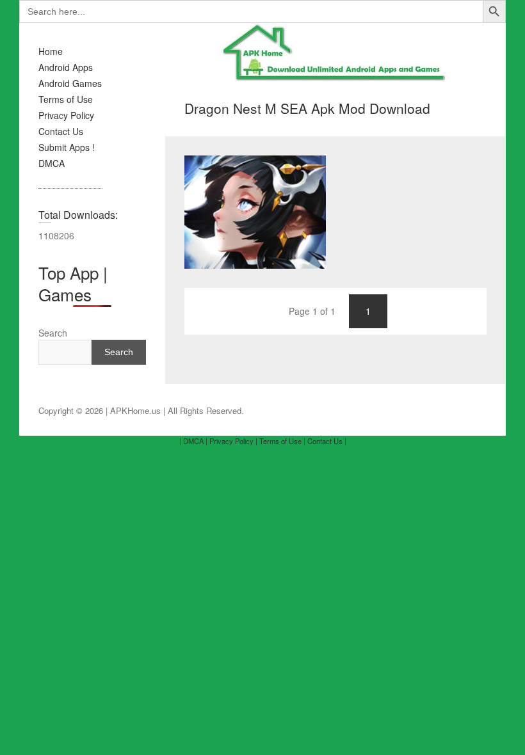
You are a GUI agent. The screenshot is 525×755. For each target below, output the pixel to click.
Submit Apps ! (66, 147)
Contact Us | (326, 441)
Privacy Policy (66, 115)
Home (50, 51)
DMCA (51, 163)
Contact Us (60, 131)
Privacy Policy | (233, 441)
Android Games (70, 83)
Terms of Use (65, 99)
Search (52, 332)
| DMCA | (193, 441)
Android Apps (65, 67)
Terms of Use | (282, 441)
